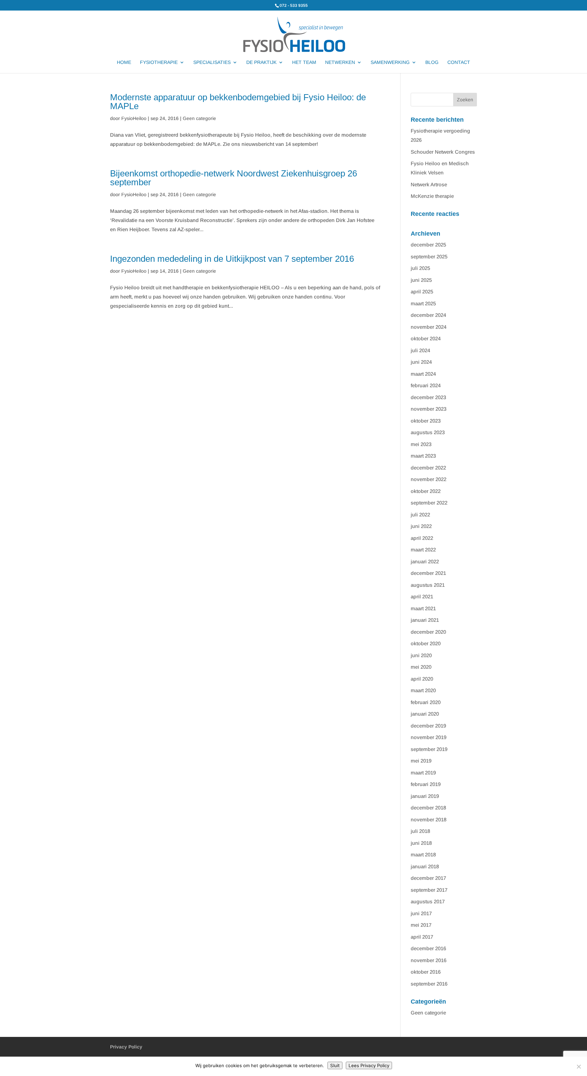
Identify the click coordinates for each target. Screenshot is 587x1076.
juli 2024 (420, 350)
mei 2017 (421, 925)
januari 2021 (425, 620)
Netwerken (340, 62)
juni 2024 (421, 362)
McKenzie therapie (432, 196)
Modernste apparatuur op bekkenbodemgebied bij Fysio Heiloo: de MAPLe (238, 101)
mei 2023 (421, 444)
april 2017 (422, 937)
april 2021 (422, 596)
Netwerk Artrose (429, 184)
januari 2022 (425, 561)
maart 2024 (423, 374)
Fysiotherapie (159, 62)
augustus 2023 (428, 432)
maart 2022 (423, 549)
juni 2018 (421, 843)
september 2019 (429, 749)
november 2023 (428, 409)
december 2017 (428, 878)
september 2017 (429, 890)
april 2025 (422, 291)
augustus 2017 (428, 901)
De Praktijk (261, 62)
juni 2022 (421, 526)
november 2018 (428, 819)
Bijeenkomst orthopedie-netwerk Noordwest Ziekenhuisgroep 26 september (233, 177)
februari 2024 (426, 385)
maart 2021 (423, 608)
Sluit (335, 1065)
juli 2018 (420, 831)
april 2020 (422, 679)
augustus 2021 (428, 585)
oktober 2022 (426, 491)
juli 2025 (420, 268)
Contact (458, 62)
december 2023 (428, 397)
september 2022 (429, 503)
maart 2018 (423, 854)
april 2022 (422, 538)
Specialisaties (212, 62)
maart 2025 (423, 303)
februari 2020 (426, 702)
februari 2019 (426, 784)
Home (124, 62)
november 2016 (428, 960)
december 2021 (428, 573)
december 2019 (428, 726)
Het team (304, 62)
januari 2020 (425, 714)
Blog (432, 62)
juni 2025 (421, 280)
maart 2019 (423, 772)
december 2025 (428, 244)
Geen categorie (199, 118)
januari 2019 (425, 796)
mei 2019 (421, 761)
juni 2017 (421, 913)
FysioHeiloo (133, 118)
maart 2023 (423, 456)
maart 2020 (423, 690)
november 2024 (428, 327)
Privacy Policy (126, 1046)
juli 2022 (420, 514)
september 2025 (429, 256)
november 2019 (428, 737)
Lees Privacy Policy (369, 1065)
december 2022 (428, 468)
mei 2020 (421, 667)
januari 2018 (425, 866)
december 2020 (428, 632)
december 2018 (428, 807)
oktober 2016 (426, 972)
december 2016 (428, 948)
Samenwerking (390, 62)
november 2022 (428, 479)
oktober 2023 (426, 421)
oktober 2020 (426, 643)
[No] (578, 1066)
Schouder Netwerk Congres (443, 152)
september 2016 (429, 984)
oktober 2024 (426, 338)
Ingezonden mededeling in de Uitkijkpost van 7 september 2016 (232, 259)
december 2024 (428, 315)
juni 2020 (421, 655)
